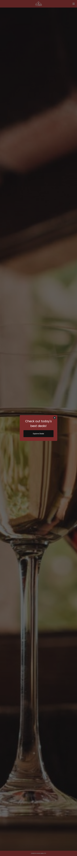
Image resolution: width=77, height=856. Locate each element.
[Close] (54, 417)
